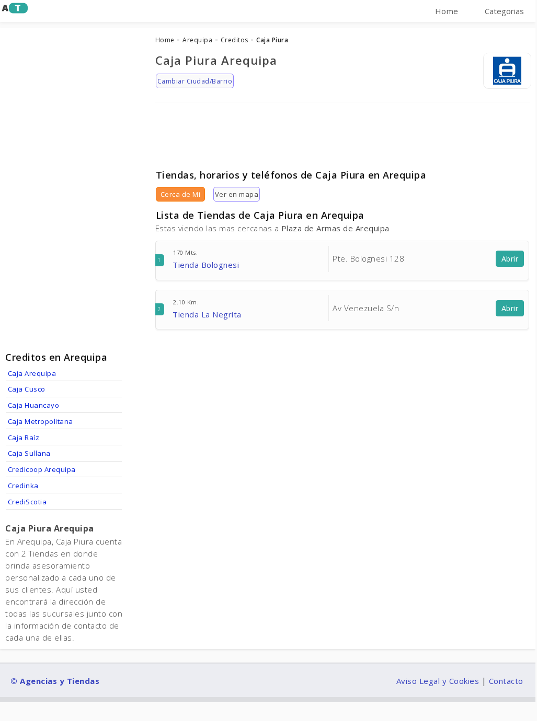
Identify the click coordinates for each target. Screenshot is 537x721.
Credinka (23, 485)
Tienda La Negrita (207, 314)
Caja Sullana (29, 453)
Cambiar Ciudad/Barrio (195, 81)
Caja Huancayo (34, 405)
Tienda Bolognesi (206, 264)
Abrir (510, 259)
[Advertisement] (342, 132)
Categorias (504, 11)
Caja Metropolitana (40, 421)
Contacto (506, 681)
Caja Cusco (26, 389)
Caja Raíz (24, 437)
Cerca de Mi (181, 194)
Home (447, 11)
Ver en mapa (237, 194)
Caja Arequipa (32, 373)
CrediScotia (27, 501)
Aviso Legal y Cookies (437, 681)
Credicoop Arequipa (42, 469)
